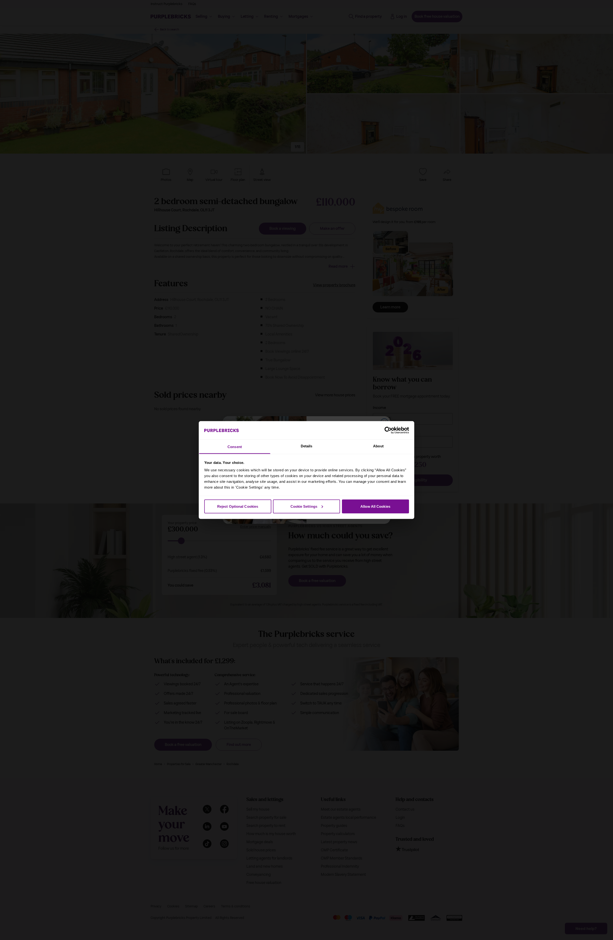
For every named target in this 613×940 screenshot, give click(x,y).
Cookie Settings (304, 506)
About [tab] (378, 446)
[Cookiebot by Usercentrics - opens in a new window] (388, 430)
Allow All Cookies (375, 506)
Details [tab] (306, 446)
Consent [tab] (234, 447)
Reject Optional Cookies (237, 506)
